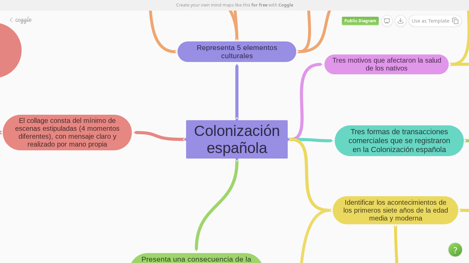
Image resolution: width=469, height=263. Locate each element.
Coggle (285, 5)
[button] (455, 249)
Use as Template (430, 20)
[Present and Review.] (386, 21)
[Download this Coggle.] (400, 20)
